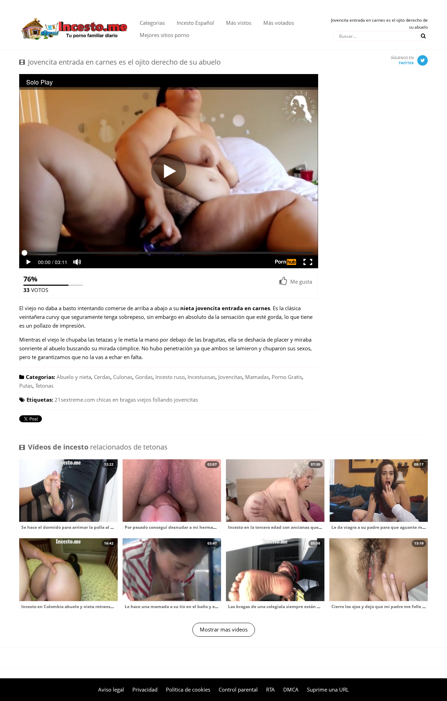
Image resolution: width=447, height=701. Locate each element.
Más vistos (238, 22)
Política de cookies (188, 689)
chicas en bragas (116, 399)
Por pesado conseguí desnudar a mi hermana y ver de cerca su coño (194, 527)
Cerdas (102, 376)
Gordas (144, 376)
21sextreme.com (74, 399)
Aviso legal (111, 689)
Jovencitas (230, 376)
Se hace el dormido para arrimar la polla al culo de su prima (83, 527)
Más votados (278, 22)
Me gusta (301, 281)
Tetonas (44, 385)
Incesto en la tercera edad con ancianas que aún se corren (287, 527)
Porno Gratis (287, 376)
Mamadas (257, 376)
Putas (25, 385)
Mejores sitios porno (164, 34)
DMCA (291, 689)
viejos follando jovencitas (167, 399)
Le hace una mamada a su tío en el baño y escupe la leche (184, 606)
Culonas (122, 376)
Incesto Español (195, 22)
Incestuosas (201, 376)
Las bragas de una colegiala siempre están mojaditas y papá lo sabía (299, 606)
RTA (270, 689)
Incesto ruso (170, 376)
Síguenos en (402, 60)
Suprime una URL (328, 689)
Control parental (238, 689)
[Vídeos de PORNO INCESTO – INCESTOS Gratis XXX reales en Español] (74, 13)
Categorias (152, 22)
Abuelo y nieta (74, 376)
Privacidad (144, 689)
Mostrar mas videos (224, 629)
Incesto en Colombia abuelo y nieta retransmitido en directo (83, 606)
